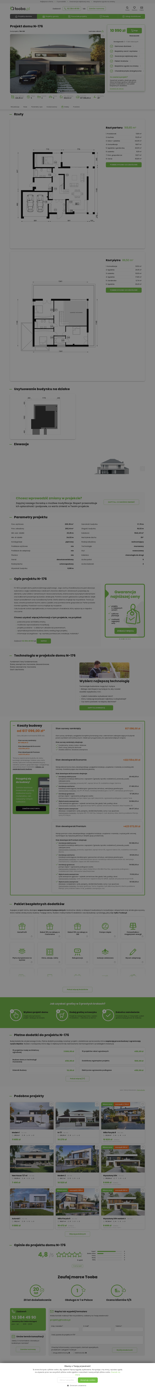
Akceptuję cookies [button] (87, 1380)
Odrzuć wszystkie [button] (67, 1380)
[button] (77, 1385)
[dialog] (77, 694)
